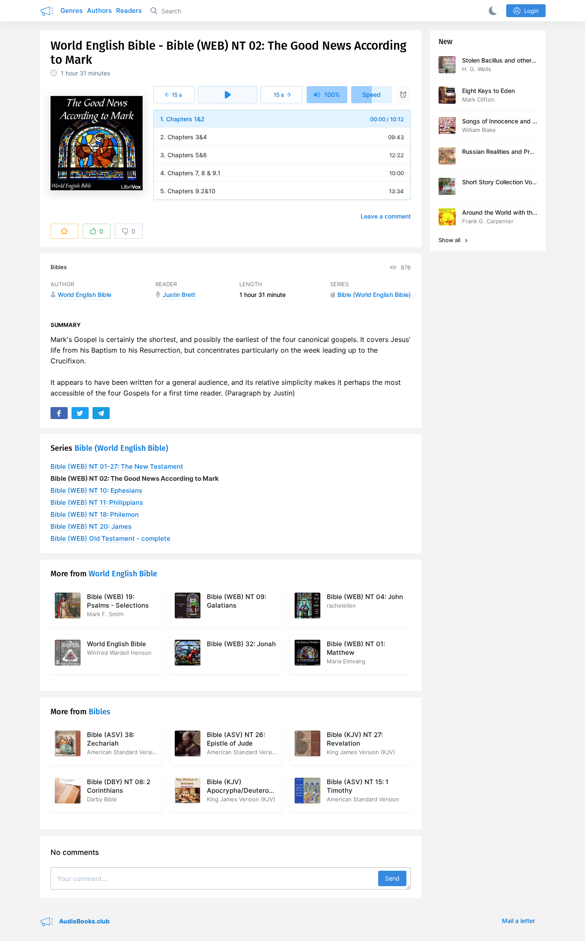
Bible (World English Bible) (121, 448)
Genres (71, 10)
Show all (450, 240)
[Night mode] (491, 10)
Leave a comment (386, 216)
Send (392, 878)
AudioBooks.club (84, 920)
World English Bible (123, 573)
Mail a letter (518, 920)
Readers (129, 10)
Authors (99, 10)
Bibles (59, 267)
